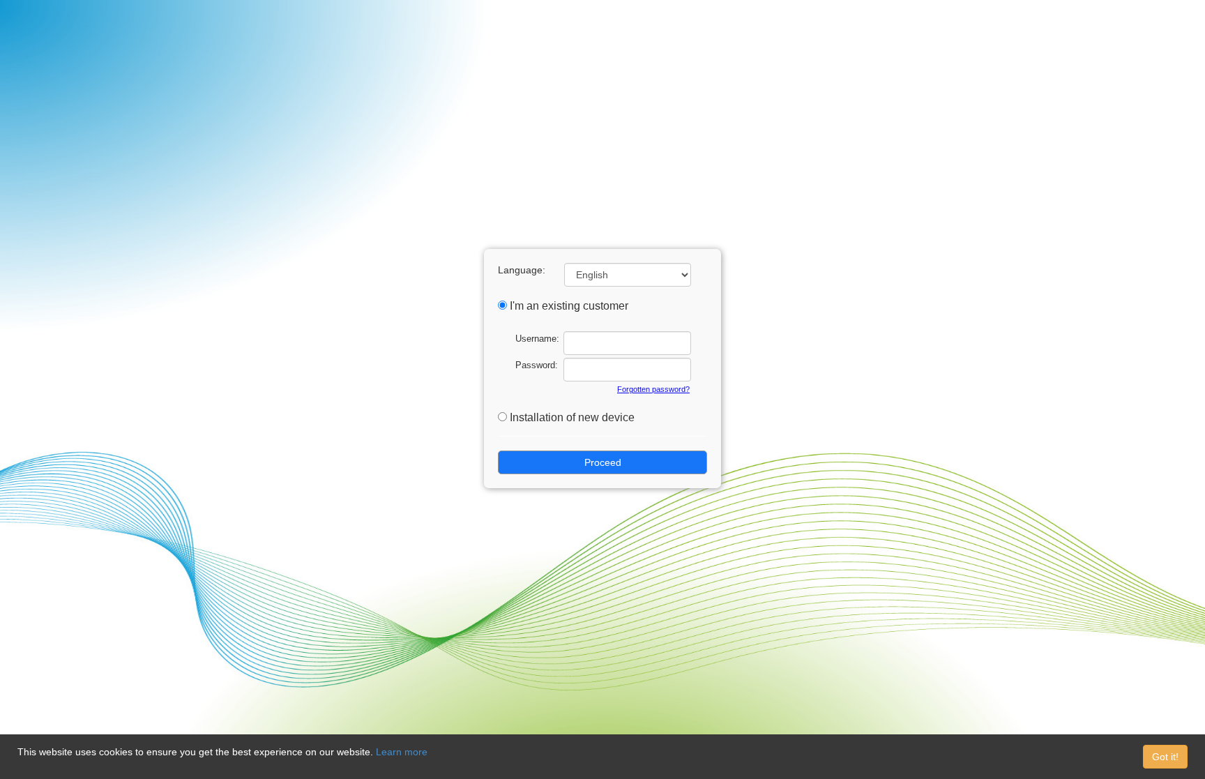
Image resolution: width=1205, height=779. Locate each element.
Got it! (1165, 756)
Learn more (401, 751)
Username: (537, 338)
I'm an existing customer (569, 306)
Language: (521, 269)
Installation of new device (572, 417)
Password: (536, 365)
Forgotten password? (653, 389)
